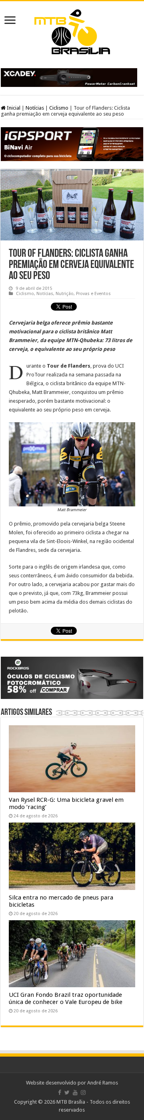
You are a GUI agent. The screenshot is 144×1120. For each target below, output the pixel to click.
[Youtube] (75, 1092)
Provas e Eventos (93, 293)
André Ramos (102, 1083)
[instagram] (83, 1092)
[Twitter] (67, 1092)
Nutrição (65, 293)
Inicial (13, 108)
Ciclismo (58, 108)
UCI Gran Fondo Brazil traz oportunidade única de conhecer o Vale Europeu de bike (65, 998)
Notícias (35, 108)
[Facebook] (59, 1092)
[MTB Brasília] (72, 30)
